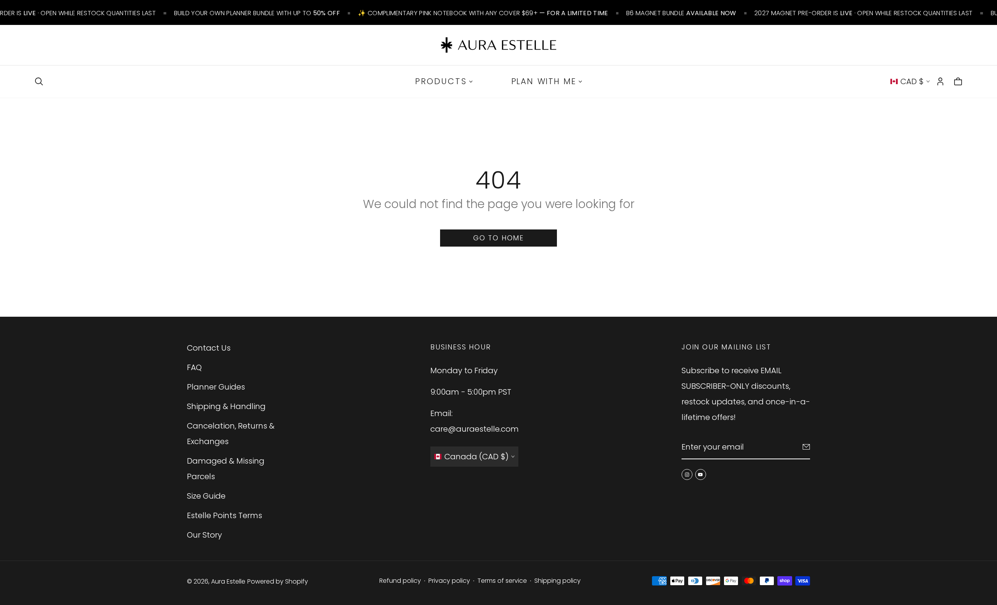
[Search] (39, 81)
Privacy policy (449, 580)
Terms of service (502, 580)
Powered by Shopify (277, 581)
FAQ (194, 367)
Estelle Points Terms (224, 515)
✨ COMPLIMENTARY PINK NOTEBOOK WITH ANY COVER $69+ (483, 13)
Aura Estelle (228, 581)
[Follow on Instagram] (687, 474)
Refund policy (400, 580)
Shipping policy (557, 580)
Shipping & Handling (226, 406)
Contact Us (209, 347)
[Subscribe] (806, 447)
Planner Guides (216, 386)
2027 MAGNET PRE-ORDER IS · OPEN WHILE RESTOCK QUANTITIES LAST (863, 13)
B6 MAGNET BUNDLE (681, 13)
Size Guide (206, 495)
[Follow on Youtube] (700, 474)
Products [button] (441, 81)
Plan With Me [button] (543, 81)
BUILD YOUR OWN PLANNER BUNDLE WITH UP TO (257, 13)
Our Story (204, 534)
